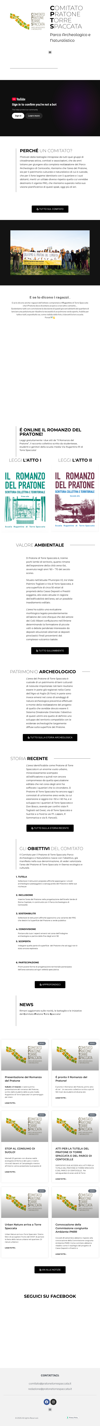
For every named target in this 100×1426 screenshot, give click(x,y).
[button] (50, 52)
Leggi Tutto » (10, 1103)
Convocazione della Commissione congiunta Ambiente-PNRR (71, 1228)
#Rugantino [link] (66, 303)
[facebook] (47, 1402)
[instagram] (53, 1402)
